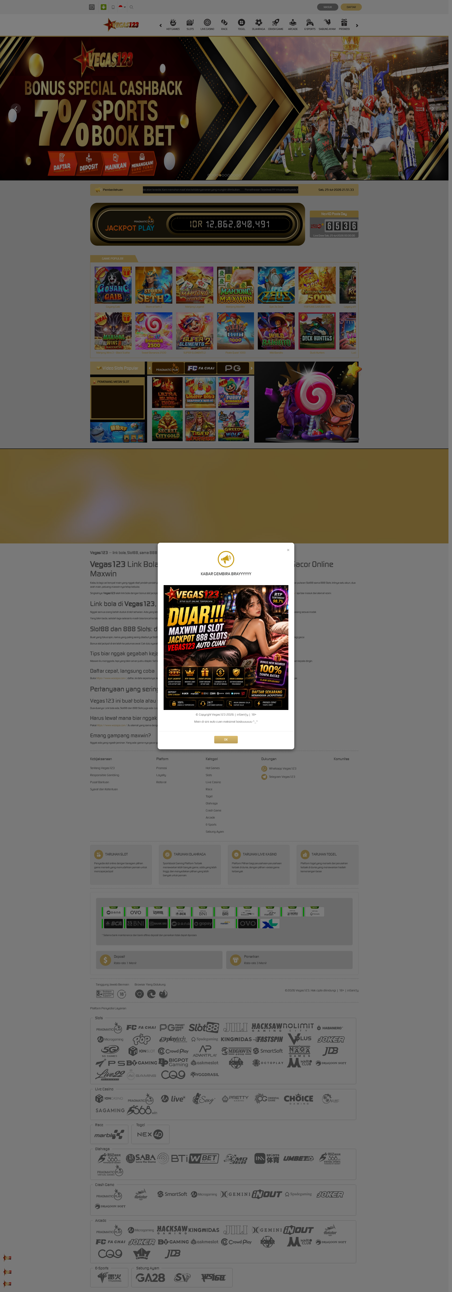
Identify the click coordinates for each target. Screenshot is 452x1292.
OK (226, 740)
